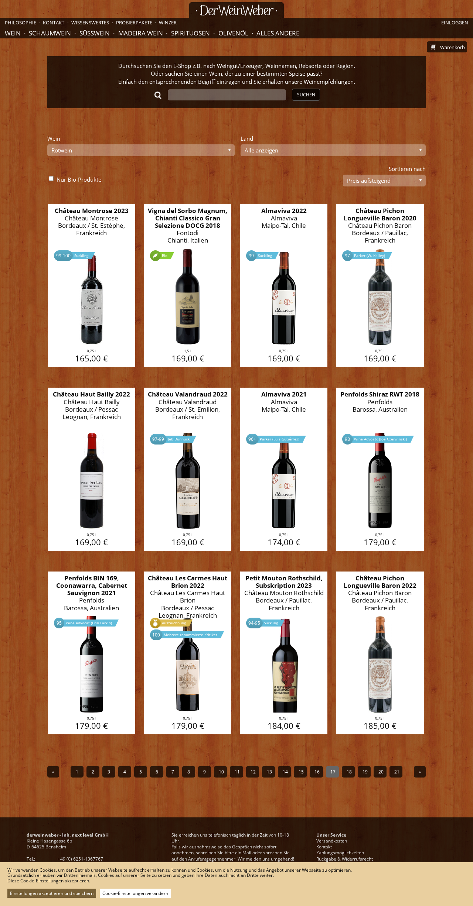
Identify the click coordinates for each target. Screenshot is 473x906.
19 (365, 772)
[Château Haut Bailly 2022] (92, 469)
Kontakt (324, 847)
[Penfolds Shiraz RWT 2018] (380, 469)
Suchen (306, 94)
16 (317, 772)
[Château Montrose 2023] (92, 285)
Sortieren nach (407, 168)
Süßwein (94, 33)
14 (285, 772)
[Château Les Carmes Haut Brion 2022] (188, 653)
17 (333, 772)
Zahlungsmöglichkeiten (340, 852)
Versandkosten (331, 841)
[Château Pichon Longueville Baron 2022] (380, 653)
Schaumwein (50, 33)
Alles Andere (277, 33)
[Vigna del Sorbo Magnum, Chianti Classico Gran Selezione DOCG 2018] (188, 285)
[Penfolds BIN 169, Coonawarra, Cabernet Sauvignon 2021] (92, 653)
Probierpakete (134, 22)
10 (221, 772)
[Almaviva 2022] (284, 285)
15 (301, 772)
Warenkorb (452, 47)
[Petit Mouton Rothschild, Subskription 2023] (284, 653)
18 (349, 772)
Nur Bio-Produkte (79, 179)
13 (269, 772)
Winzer (168, 22)
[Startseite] (236, 10)
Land (247, 138)
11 (237, 772)
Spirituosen (190, 33)
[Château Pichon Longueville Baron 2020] (380, 285)
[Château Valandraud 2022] (188, 469)
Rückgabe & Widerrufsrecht (344, 859)
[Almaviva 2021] (284, 469)
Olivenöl (233, 33)
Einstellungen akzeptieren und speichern (51, 893)
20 (381, 772)
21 (396, 772)
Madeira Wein (140, 33)
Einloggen (454, 22)
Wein (13, 33)
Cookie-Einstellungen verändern (135, 893)
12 (253, 772)
